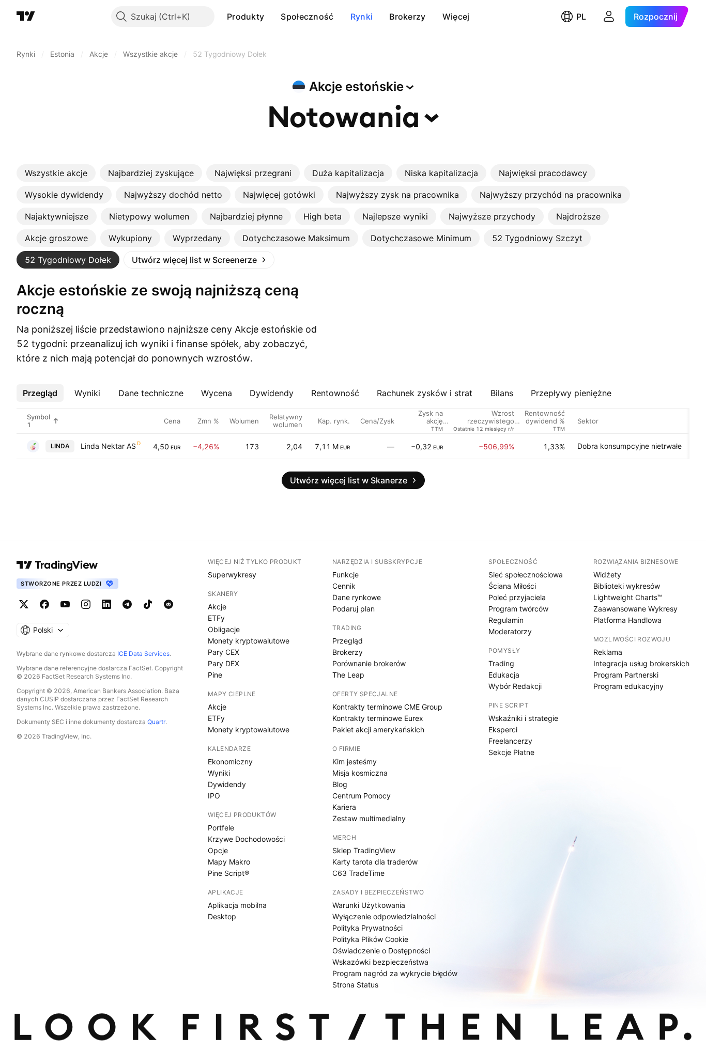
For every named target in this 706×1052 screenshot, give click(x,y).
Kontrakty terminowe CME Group (387, 706)
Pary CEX (223, 652)
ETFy (216, 618)
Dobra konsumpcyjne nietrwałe (629, 446)
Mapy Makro (229, 861)
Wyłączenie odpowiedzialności (384, 916)
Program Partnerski (625, 674)
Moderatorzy (510, 631)
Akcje (217, 606)
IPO (214, 795)
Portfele (221, 827)
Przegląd (347, 640)
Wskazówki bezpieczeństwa (380, 961)
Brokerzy (407, 16)
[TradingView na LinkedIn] (106, 604)
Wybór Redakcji (515, 686)
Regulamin (506, 620)
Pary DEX (223, 663)
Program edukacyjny (628, 686)
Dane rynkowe (356, 597)
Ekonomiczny (230, 761)
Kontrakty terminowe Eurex (377, 718)
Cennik (344, 586)
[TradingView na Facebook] (44, 604)
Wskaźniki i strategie (523, 718)
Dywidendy (227, 784)
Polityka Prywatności (367, 927)
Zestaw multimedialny (369, 818)
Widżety (607, 574)
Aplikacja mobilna (237, 905)
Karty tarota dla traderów (375, 861)
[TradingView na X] (24, 604)
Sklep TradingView (363, 850)
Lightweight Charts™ (627, 597)
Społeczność (307, 16)
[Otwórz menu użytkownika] (608, 16)
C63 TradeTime (358, 873)
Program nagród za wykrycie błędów (394, 973)
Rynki (361, 16)
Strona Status (355, 984)
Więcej (456, 16)
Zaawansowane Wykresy (635, 608)
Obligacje (224, 629)
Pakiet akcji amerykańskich (378, 729)
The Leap (348, 674)
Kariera (344, 807)
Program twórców (518, 608)
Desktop (222, 916)
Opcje (218, 850)
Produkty (245, 16)
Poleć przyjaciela (517, 597)
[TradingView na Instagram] (86, 604)
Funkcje (345, 574)
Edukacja (503, 674)
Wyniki (219, 772)
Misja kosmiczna (360, 772)
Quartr (156, 722)
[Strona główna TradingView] (26, 16)
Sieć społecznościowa (525, 574)
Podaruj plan (353, 608)
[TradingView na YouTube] (65, 604)
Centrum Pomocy (361, 795)
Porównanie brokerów (369, 663)
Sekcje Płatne (511, 752)
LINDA (60, 446)
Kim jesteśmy (354, 761)
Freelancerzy (510, 740)
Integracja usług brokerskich (641, 663)
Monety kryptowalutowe (248, 640)
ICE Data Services (143, 653)
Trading (501, 663)
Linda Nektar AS (108, 446)
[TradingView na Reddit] (168, 604)
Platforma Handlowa (627, 620)
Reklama (607, 652)
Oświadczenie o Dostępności (381, 950)
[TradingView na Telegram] (127, 604)
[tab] (56, 173)
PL (581, 16)
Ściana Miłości (512, 586)
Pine (215, 674)
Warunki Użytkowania (368, 905)
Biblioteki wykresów (626, 586)
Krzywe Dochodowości (246, 839)
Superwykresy (232, 574)
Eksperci (502, 729)
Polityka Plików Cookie (370, 939)
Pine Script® (228, 873)
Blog (339, 784)
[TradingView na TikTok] (148, 604)
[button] (272, 16)
